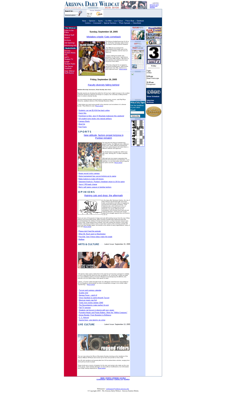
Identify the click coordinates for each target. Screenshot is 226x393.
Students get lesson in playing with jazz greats (96, 310)
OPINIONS (115, 378)
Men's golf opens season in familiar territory (94, 187)
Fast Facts (82, 127)
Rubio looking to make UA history (91, 179)
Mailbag (81, 239)
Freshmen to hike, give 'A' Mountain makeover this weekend (101, 116)
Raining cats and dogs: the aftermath (103, 195)
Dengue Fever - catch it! (88, 295)
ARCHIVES (109, 379)
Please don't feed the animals (89, 231)
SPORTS (108, 378)
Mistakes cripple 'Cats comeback (104, 36)
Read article (123, 69)
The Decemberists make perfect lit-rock (94, 305)
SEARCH (126, 379)
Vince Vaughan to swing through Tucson (94, 298)
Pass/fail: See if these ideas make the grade (95, 237)
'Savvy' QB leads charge (87, 184)
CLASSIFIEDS (101, 379)
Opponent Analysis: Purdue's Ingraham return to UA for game (101, 182)
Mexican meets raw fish (88, 300)
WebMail (152, 7)
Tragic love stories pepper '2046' (91, 303)
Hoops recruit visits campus (89, 173)
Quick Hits (82, 113)
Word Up (81, 124)
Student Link (153, 6)
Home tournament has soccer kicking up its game (97, 176)
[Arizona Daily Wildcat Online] (92, 8)
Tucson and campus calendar (90, 290)
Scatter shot (83, 293)
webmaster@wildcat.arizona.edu (117, 389)
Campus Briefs (84, 121)
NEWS (102, 378)
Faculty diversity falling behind (103, 85)
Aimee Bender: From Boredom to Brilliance (95, 315)
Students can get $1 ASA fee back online (94, 110)
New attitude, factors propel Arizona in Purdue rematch (103, 136)
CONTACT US (118, 379)
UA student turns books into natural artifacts (95, 119)
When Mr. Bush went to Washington (92, 234)
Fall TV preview (85, 308)
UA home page (154, 4)
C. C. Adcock (84, 318)
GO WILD (123, 378)
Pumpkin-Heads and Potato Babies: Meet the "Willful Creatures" (103, 313)
